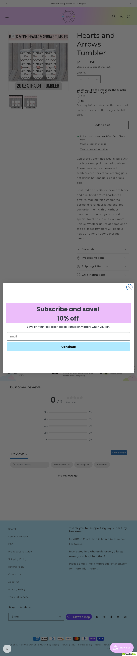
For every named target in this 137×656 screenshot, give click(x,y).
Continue (68, 347)
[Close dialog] (129, 287)
